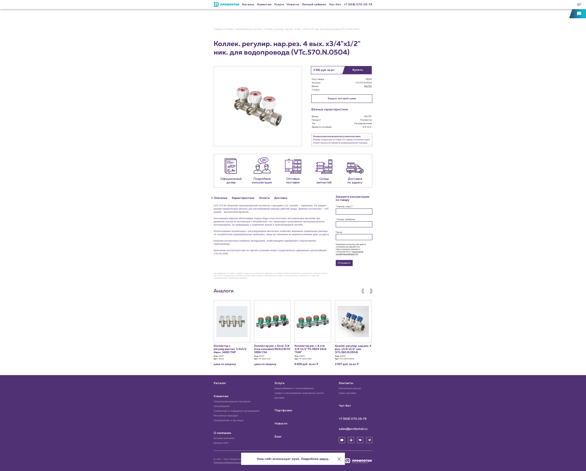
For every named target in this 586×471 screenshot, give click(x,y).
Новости (281, 423)
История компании (224, 438)
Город (339, 232)
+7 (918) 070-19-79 (358, 4)
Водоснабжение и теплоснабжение (294, 388)
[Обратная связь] (577, 13)
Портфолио (283, 410)
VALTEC (368, 86)
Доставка (279, 397)
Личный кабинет (314, 4)
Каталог (248, 4)
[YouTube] (342, 440)
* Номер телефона (345, 219)
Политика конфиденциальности (229, 462)
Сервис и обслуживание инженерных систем (299, 393)
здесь (323, 458)
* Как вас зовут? (344, 207)
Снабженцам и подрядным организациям (236, 411)
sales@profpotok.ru (353, 428)
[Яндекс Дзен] (351, 440)
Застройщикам (222, 406)
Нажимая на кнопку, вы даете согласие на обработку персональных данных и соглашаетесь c (351, 249)
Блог (278, 436)
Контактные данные (350, 388)
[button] (364, 291)
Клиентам (264, 4)
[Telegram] (369, 440)
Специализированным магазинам (232, 401)
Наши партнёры (347, 393)
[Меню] (577, 4)
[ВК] (360, 440)
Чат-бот (335, 4)
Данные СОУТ (221, 443)
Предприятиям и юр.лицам (229, 420)
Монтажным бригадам (226, 415)
